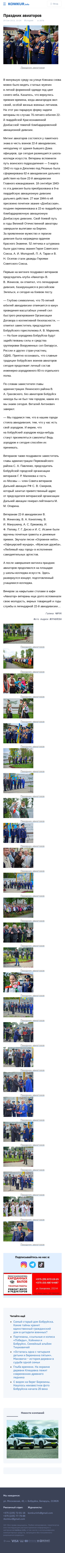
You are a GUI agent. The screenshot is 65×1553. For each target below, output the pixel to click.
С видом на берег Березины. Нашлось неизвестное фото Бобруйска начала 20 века (31, 1385)
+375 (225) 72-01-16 (14, 1513)
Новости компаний (32, 1413)
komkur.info (20, 1530)
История (28, 20)
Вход (55, 3)
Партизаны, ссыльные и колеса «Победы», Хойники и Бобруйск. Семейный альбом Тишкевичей (34, 1342)
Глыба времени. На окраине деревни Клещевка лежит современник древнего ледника (31, 1372)
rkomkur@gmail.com (14, 1519)
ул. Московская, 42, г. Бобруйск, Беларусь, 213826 (31, 1501)
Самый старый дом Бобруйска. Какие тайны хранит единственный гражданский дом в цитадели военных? (33, 1327)
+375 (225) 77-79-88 (14, 1516)
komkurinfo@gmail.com (40, 1513)
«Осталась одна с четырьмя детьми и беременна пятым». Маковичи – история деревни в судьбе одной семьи (33, 1357)
